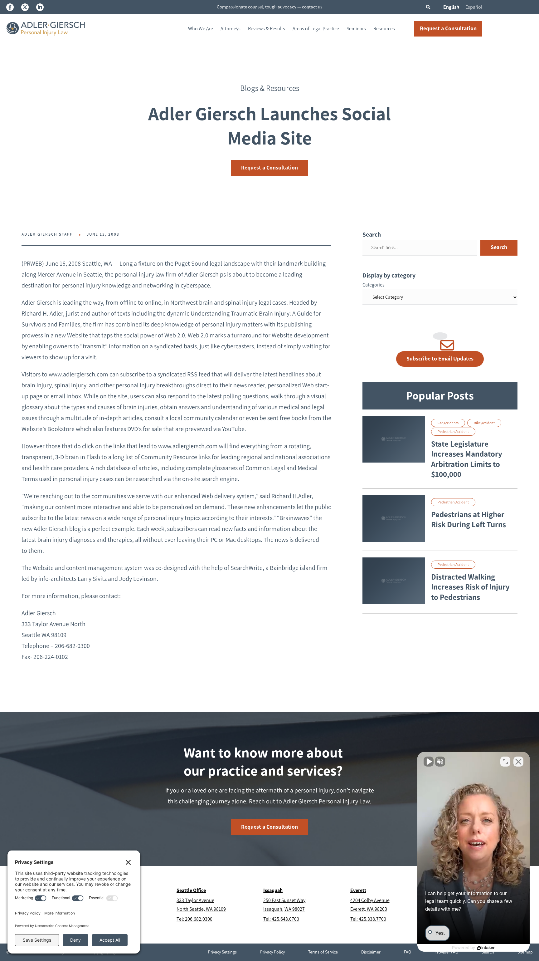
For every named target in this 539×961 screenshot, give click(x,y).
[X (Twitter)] (25, 7)
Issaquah (273, 890)
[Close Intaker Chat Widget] (518, 762)
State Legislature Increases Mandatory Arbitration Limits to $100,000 (466, 459)
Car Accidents (448, 423)
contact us (312, 7)
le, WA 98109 (213, 909)
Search (499, 247)
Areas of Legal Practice (316, 29)
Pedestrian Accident (453, 431)
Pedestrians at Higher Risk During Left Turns (468, 519)
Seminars (356, 29)
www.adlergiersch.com (78, 374)
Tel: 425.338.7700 (368, 919)
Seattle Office (191, 890)
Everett (358, 890)
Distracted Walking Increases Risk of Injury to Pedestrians (470, 587)
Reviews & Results (266, 29)
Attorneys (230, 29)
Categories (373, 285)
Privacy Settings (222, 952)
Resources (384, 29)
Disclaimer (371, 952)
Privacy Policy (272, 952)
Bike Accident (484, 423)
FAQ (407, 952)
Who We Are (200, 29)
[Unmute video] (429, 762)
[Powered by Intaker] (486, 948)
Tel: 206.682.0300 (194, 919)
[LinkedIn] (40, 7)
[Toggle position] (505, 762)
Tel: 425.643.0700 (281, 919)
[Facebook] (10, 7)
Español (473, 7)
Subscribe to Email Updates (439, 358)
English (451, 7)
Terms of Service (323, 952)
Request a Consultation (448, 28)
